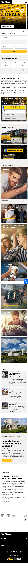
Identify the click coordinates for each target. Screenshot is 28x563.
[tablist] (14, 436)
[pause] (24, 31)
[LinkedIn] (17, 551)
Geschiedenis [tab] (19, 436)
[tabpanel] (14, 425)
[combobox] (14, 37)
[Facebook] (7, 551)
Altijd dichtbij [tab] (5, 436)
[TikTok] (20, 551)
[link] (5, 64)
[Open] (25, 37)
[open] (26, 2)
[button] (24, 2)
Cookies (19, 562)
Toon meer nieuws (20, 369)
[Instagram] (11, 551)
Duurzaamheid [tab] (12, 436)
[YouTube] (14, 551)
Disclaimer (14, 562)
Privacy (8, 562)
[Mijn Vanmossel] (24, 2)
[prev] (21, 31)
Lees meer (11, 385)
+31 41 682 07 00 (14, 555)
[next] (26, 31)
